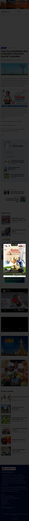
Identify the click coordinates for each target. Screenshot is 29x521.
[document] (14, 260)
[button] (23, 245)
